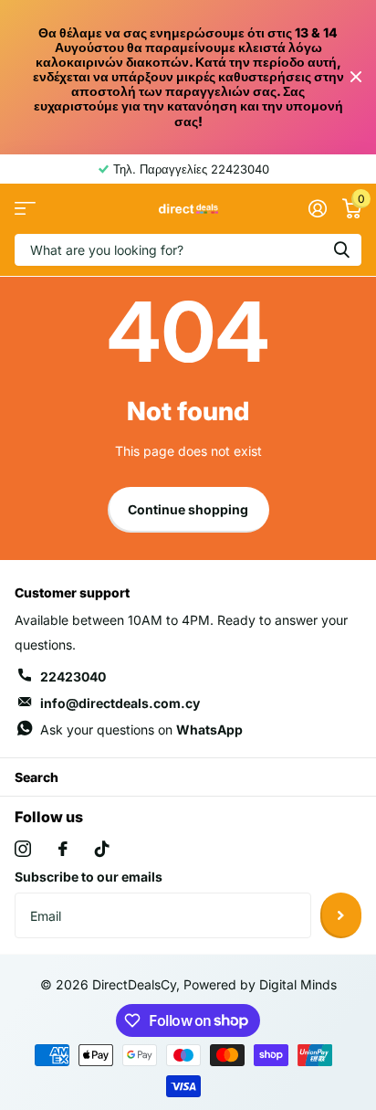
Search (36, 777)
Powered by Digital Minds (260, 984)
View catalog (25, 209)
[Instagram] (23, 848)
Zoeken (341, 250)
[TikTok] (102, 848)
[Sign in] (317, 208)
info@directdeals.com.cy (120, 703)
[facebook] (63, 848)
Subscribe (340, 915)
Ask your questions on (141, 729)
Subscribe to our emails (88, 876)
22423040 (73, 676)
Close (356, 77)
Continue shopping (188, 509)
